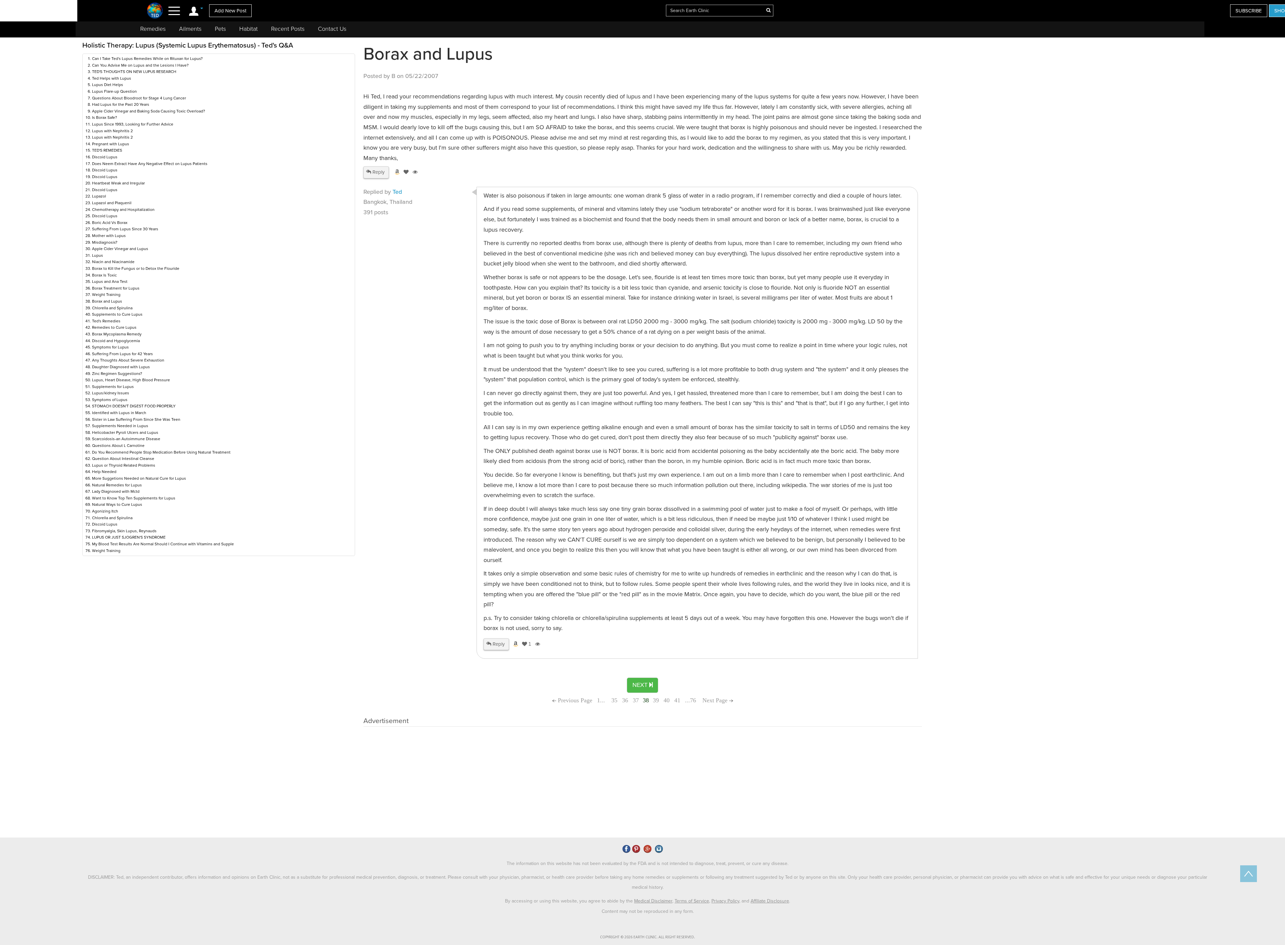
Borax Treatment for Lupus (116, 288)
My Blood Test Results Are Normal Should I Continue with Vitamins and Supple (163, 544)
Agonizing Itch (105, 511)
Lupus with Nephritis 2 (112, 131)
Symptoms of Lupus (109, 399)
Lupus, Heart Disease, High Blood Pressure (131, 380)
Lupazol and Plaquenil (112, 203)
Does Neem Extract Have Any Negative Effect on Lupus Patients (149, 163)
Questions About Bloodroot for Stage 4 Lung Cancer (139, 98)
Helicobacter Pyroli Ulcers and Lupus (125, 432)
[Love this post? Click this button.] (405, 172)
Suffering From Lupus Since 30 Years (125, 229)
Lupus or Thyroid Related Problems (123, 465)
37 (636, 700)
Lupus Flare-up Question (114, 91)
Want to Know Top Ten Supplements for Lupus (133, 498)
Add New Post (230, 11)
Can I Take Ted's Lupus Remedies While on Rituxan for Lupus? (147, 58)
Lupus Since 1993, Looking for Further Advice (132, 124)
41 (677, 700)
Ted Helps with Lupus (111, 78)
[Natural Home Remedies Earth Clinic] (155, 10)
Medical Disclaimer (653, 901)
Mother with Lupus (109, 235)
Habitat (248, 28)
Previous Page (574, 700)
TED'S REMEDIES (107, 150)
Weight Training (106, 294)
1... (602, 700)
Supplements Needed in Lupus (120, 425)
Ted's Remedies (106, 321)
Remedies (153, 28)
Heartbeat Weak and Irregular (118, 183)
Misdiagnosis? (104, 242)
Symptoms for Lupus (110, 347)
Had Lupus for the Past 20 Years (120, 104)
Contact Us (332, 28)
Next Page (715, 700)
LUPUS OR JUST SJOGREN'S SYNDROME (129, 537)
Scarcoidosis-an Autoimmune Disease (126, 439)
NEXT (640, 685)
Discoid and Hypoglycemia (116, 340)
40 (667, 700)
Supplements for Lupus (113, 386)
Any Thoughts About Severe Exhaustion (128, 360)
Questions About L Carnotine (118, 445)
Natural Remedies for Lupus (117, 485)
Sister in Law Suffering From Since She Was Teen (136, 419)
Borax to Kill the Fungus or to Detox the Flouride (135, 268)
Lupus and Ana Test (109, 281)
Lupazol (99, 196)
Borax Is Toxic (104, 275)
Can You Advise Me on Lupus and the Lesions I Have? (140, 65)
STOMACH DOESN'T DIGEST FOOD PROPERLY (134, 406)
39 (656, 700)
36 (625, 700)
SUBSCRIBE (1248, 11)
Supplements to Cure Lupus (117, 314)
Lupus (97, 255)
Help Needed (104, 471)
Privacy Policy (725, 901)
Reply (377, 172)
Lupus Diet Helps (107, 84)
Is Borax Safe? (104, 117)
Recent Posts (288, 28)
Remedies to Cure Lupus (114, 327)
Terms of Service (692, 901)
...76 (690, 700)
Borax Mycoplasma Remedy (117, 334)
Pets (220, 28)
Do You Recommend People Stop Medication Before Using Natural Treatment (161, 452)
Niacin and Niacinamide (113, 261)
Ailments (190, 28)
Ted (397, 191)
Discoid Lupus (104, 157)
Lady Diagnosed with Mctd (116, 491)
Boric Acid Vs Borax (109, 222)
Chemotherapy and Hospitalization (123, 209)
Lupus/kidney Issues (110, 393)
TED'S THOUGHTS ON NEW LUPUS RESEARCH (134, 71)
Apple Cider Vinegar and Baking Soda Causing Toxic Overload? (148, 111)
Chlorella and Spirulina (112, 308)
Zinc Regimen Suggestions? (117, 373)
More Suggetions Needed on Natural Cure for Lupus (139, 478)
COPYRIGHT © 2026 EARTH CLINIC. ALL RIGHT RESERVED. (647, 937)
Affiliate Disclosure (770, 901)
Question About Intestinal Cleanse (123, 458)
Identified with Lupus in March (119, 412)
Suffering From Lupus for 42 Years (122, 353)
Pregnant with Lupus (110, 144)
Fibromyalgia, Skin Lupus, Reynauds (124, 531)
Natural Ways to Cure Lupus (117, 504)
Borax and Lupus (107, 301)
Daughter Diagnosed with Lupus (121, 367)
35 (614, 700)
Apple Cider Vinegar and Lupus (120, 248)
